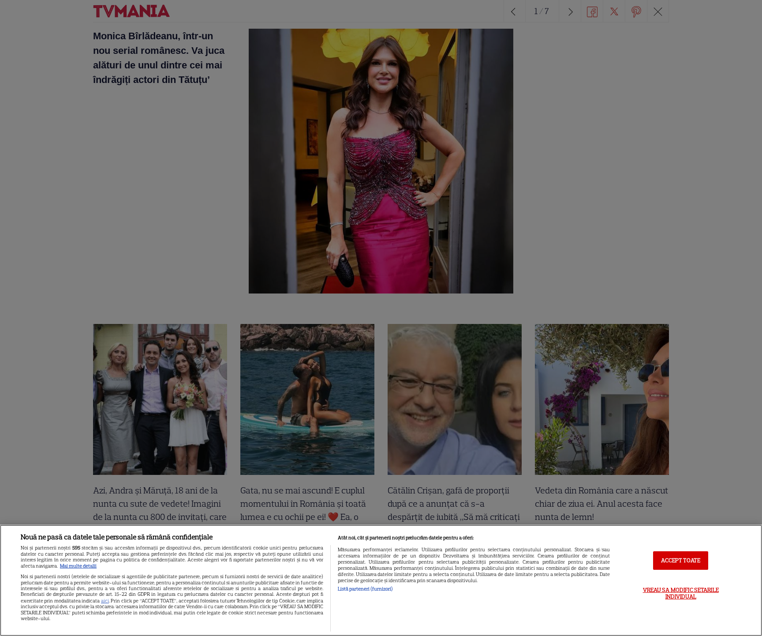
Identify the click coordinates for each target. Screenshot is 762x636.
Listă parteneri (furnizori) (365, 589)
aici (105, 601)
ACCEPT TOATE (680, 560)
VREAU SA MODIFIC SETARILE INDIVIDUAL (681, 593)
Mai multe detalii (78, 566)
